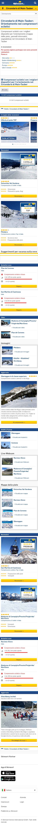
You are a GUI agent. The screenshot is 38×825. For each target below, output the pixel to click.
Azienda (23, 797)
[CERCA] (35, 3)
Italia (2, 270)
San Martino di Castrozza (11, 292)
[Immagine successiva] (35, 131)
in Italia (19, 185)
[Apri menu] (3, 3)
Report (18, 286)
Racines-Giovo (7, 642)
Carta (5, 90)
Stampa (4, 806)
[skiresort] (19, 3)
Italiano (8, 790)
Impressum (5, 802)
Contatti (4, 797)
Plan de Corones (7, 268)
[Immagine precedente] (2, 131)
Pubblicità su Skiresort (9, 811)
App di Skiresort (7, 767)
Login (22, 802)
